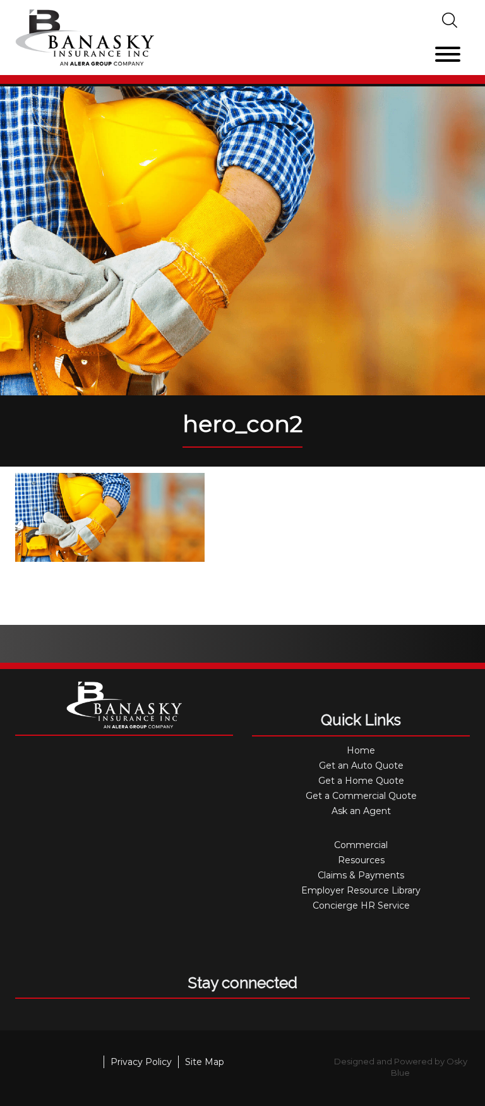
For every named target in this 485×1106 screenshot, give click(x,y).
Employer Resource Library (361, 890)
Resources (361, 860)
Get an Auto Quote (361, 765)
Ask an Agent (361, 811)
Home (361, 750)
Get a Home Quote (361, 780)
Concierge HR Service (361, 905)
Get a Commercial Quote (361, 795)
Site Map (204, 1062)
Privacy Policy (141, 1062)
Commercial (361, 845)
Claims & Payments (361, 875)
